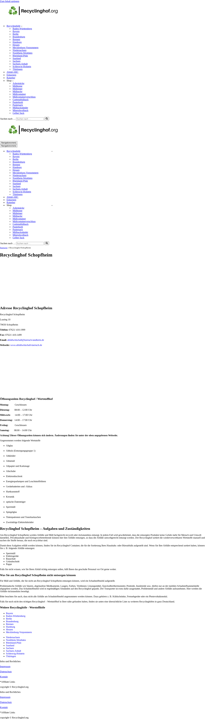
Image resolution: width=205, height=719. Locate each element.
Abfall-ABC (12, 72)
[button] (21, 26)
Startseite (4, 248)
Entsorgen (11, 75)
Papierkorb (18, 102)
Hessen (16, 45)
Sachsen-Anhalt (20, 64)
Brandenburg (19, 36)
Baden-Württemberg (22, 28)
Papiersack (18, 105)
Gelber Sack (18, 113)
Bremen (16, 39)
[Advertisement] (102, 282)
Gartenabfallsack (21, 99)
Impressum (5, 666)
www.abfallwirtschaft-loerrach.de (26, 345)
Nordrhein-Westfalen (22, 53)
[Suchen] (46, 119)
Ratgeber (11, 77)
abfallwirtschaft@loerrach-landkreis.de (25, 340)
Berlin (15, 34)
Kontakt (4, 676)
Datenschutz (6, 671)
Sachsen (16, 61)
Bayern (16, 31)
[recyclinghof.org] (37, 20)
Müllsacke (17, 91)
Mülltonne (17, 86)
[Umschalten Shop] (52, 205)
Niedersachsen (19, 50)
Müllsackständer (20, 107)
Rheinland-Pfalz (20, 55)
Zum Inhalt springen (9, 1)
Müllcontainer (19, 94)
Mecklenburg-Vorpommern (25, 47)
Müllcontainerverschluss (24, 97)
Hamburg (17, 42)
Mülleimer (17, 88)
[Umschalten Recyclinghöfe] (52, 151)
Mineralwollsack (20, 110)
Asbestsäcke (18, 83)
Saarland (17, 58)
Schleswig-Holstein (22, 66)
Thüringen (18, 69)
